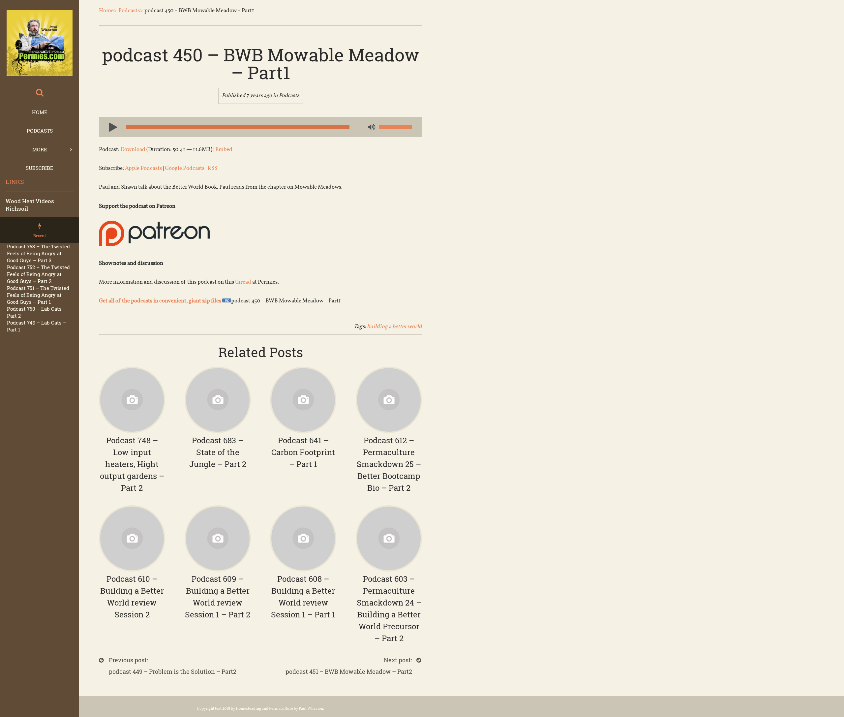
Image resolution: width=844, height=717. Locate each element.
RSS (212, 168)
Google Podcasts (184, 168)
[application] (260, 127)
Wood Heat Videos (30, 201)
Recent (39, 235)
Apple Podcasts (143, 168)
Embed (223, 149)
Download (132, 149)
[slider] (395, 127)
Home (39, 112)
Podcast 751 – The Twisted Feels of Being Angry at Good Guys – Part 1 (38, 295)
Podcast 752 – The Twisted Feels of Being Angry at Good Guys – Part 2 (38, 274)
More (39, 149)
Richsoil (17, 208)
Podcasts (40, 130)
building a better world (394, 326)
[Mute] (371, 127)
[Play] (110, 127)
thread (243, 282)
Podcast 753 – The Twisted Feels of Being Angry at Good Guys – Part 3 (38, 253)
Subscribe (39, 168)
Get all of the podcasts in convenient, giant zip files (160, 301)
